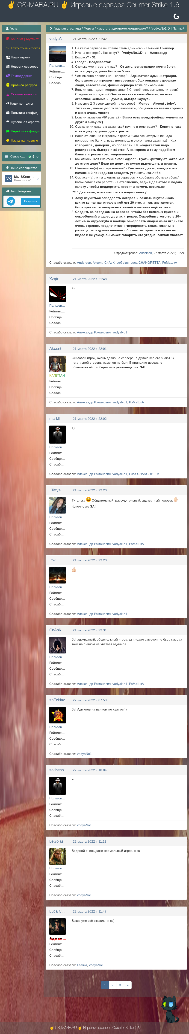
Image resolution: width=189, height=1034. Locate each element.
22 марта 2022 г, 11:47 (89, 911)
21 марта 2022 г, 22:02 (90, 418)
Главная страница (67, 28)
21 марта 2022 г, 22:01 (90, 349)
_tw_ (53, 560)
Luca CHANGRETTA (145, 262)
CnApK (109, 262)
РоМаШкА (169, 262)
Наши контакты (21, 103)
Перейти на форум (25, 131)
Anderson (145, 253)
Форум (89, 28)
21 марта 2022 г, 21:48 (90, 279)
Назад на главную (24, 140)
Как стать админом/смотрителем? (122, 28)
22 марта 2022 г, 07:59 (90, 700)
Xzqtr (54, 279)
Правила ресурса (23, 85)
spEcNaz (57, 700)
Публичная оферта (25, 122)
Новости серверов (24, 66)
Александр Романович (94, 332)
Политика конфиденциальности (25, 113)
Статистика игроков (25, 48)
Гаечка (82, 965)
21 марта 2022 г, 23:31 (90, 630)
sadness (56, 770)
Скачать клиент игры (25, 94)
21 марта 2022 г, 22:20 (90, 490)
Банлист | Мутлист (24, 39)
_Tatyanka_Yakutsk (66, 490)
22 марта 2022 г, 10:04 (90, 770)
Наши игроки (20, 57)
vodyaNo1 (58, 38)
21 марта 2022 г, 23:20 (90, 560)
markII (54, 418)
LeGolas (122, 262)
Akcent (98, 262)
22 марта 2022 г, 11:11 (89, 841)
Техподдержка (21, 76)
